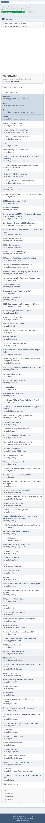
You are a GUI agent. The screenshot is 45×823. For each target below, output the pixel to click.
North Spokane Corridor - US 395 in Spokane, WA (20, 223)
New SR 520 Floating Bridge (12, 123)
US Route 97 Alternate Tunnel (13, 462)
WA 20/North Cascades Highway (14, 651)
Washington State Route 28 (12, 422)
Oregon (5, 110)
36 (27, 267)
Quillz (12, 573)
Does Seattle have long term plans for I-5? (17, 415)
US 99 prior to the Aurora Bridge (14, 252)
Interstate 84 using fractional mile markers (18, 680)
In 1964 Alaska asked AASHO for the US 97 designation (22, 194)
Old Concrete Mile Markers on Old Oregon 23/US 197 (21, 638)
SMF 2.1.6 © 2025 (17, 818)
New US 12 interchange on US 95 (14, 317)
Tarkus (12, 132)
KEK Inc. (13, 527)
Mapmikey (14, 210)
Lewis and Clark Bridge (11, 551)
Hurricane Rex (15, 112)
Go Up (4, 784)
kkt (11, 363)
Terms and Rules (21, 816)
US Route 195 (7, 577)
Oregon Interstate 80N (11, 558)
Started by (14, 92)
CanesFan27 (14, 219)
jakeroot (13, 99)
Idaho (5, 103)
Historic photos (8, 693)
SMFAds (18, 820)
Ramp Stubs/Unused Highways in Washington (19, 619)
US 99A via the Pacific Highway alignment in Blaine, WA (22, 271)
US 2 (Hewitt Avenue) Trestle (13, 393)
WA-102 (5, 606)
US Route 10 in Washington (12, 297)
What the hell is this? (10, 337)
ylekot (12, 326)
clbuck (12, 512)
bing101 (13, 306)
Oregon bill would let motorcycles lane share (18, 708)
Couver (13, 471)
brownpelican (15, 627)
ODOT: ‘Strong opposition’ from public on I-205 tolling (21, 304)
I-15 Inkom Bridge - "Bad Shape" (14, 380)
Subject (5, 92)
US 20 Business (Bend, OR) (12, 645)
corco (12, 152)
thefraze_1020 (15, 451)
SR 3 (4, 143)
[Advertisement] (22, 51)
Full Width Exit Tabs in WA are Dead (15, 174)
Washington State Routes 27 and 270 (16, 531)
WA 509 (5, 564)
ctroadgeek (14, 225)
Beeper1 (13, 293)
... (21, 87)
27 (32, 112)
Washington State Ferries (12, 374)
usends (12, 197)
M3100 (12, 614)
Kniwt (12, 780)
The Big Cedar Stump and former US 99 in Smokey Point (22, 497)
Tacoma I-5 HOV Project (11, 625)
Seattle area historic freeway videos (15, 510)
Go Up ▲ (30, 816)
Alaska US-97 (7, 188)
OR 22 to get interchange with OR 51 (15, 201)
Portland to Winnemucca (11, 284)
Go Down (5, 87)
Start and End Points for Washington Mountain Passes (21, 278)
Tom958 (13, 345)
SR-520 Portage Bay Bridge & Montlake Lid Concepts (21, 525)
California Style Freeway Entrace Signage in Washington (22, 468)
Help (13, 816)
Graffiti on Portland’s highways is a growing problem (21, 330)
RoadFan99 (14, 370)
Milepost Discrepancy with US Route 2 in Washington (21, 584)
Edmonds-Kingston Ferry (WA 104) (15, 503)
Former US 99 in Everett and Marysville (16, 490)
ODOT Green (7, 730)
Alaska (5, 117)
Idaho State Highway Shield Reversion (16, 150)
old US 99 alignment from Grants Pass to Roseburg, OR (22, 367)
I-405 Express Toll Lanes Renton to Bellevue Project (21, 400)
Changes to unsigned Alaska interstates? (17, 291)
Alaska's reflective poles (11, 571)
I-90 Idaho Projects (9, 538)
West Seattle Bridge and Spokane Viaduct (17, 442)
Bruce (12, 126)
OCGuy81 (13, 418)
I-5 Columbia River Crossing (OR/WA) (15, 130)
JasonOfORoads (15, 641)
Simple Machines (28, 818)
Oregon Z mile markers (11, 686)
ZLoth (12, 332)
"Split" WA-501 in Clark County (13, 324)
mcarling (13, 183)
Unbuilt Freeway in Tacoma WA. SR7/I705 (17, 475)
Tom (11, 190)
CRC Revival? (7, 769)
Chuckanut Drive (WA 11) (11, 749)
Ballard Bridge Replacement (12, 743)
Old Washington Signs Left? (12, 449)
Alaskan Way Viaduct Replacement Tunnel (17, 265)
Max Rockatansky (16, 234)
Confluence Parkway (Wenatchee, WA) (16, 429)
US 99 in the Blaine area (11, 245)
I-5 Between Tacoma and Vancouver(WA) (17, 137)
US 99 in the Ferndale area (12, 239)
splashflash (14, 313)
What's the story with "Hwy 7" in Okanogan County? (21, 723)
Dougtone (14, 751)
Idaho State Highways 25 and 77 (14, 455)
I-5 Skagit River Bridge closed (13, 736)
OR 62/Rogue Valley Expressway (14, 756)
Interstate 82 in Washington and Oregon (17, 544)
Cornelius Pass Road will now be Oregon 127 (18, 632)
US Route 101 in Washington (13, 599)
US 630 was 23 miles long (11, 207)
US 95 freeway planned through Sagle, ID (17, 311)
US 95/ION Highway (10, 673)
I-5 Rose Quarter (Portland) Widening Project (18, 181)
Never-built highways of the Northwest (16, 435)
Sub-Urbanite (15, 287)
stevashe (13, 146)
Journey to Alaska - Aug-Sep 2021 (14, 612)
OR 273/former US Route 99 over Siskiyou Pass (19, 762)
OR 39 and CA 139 (9, 658)
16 (26, 132)
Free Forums (25, 820)
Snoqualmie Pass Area (10, 387)
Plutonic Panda (15, 139)
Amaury (13, 260)
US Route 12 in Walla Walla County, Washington (19, 258)
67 (27, 99)
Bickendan (23, 27)
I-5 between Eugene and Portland (15, 343)
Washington (7, 96)
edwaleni (13, 383)
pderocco (13, 339)
